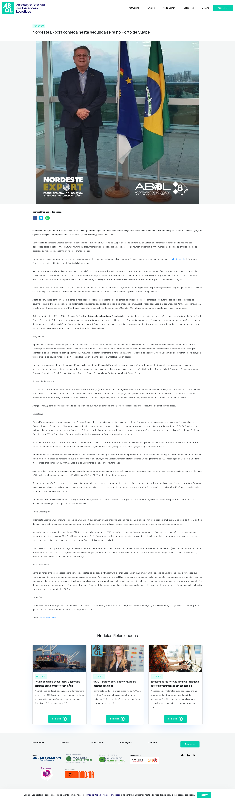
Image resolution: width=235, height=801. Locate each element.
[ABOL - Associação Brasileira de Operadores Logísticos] (23, 8)
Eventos (151, 8)
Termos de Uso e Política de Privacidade (102, 795)
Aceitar (204, 795)
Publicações (188, 8)
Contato (205, 8)
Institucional (134, 8)
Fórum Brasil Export (47, 618)
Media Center (169, 8)
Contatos (153, 742)
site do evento (178, 259)
